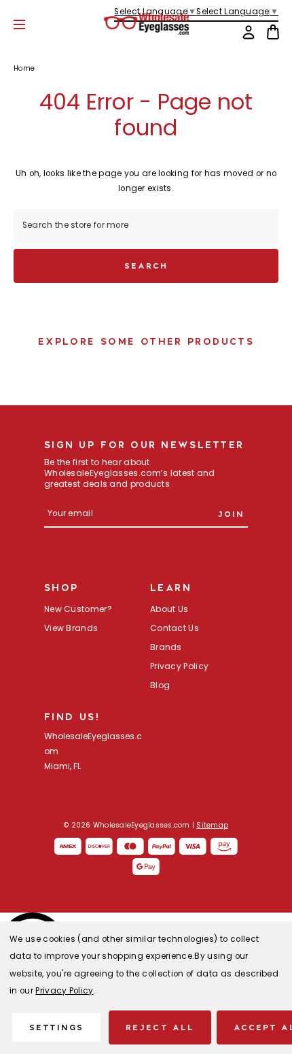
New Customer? (78, 610)
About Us (169, 610)
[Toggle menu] (29, 24)
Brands (166, 648)
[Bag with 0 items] (273, 32)
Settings (56, 1027)
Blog (160, 686)
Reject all (160, 1027)
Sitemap (212, 826)
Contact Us (174, 629)
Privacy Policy (179, 667)
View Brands (71, 629)
